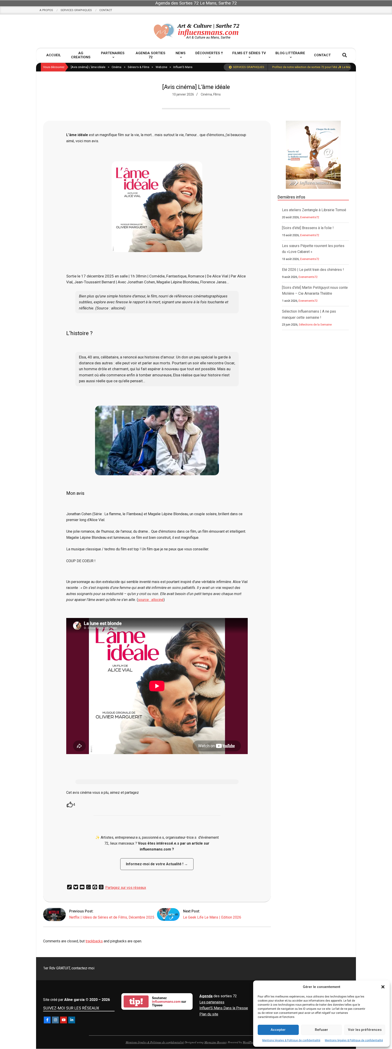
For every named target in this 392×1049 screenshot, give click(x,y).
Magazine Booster (215, 1042)
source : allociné (151, 600)
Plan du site (208, 1014)
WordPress (249, 1042)
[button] (383, 987)
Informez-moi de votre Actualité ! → (157, 864)
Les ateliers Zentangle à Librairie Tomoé (314, 210)
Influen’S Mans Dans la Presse (223, 1008)
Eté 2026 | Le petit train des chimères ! (313, 269)
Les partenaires (211, 1002)
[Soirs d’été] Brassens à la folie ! (308, 228)
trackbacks (94, 941)
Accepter (278, 1030)
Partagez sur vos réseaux (125, 887)
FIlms (217, 94)
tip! (136, 1001)
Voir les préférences (365, 1030)
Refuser (321, 1030)
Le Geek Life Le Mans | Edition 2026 (212, 917)
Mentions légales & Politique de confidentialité (291, 1040)
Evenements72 (309, 217)
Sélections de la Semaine (315, 324)
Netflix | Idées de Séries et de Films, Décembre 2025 (111, 917)
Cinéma (206, 94)
